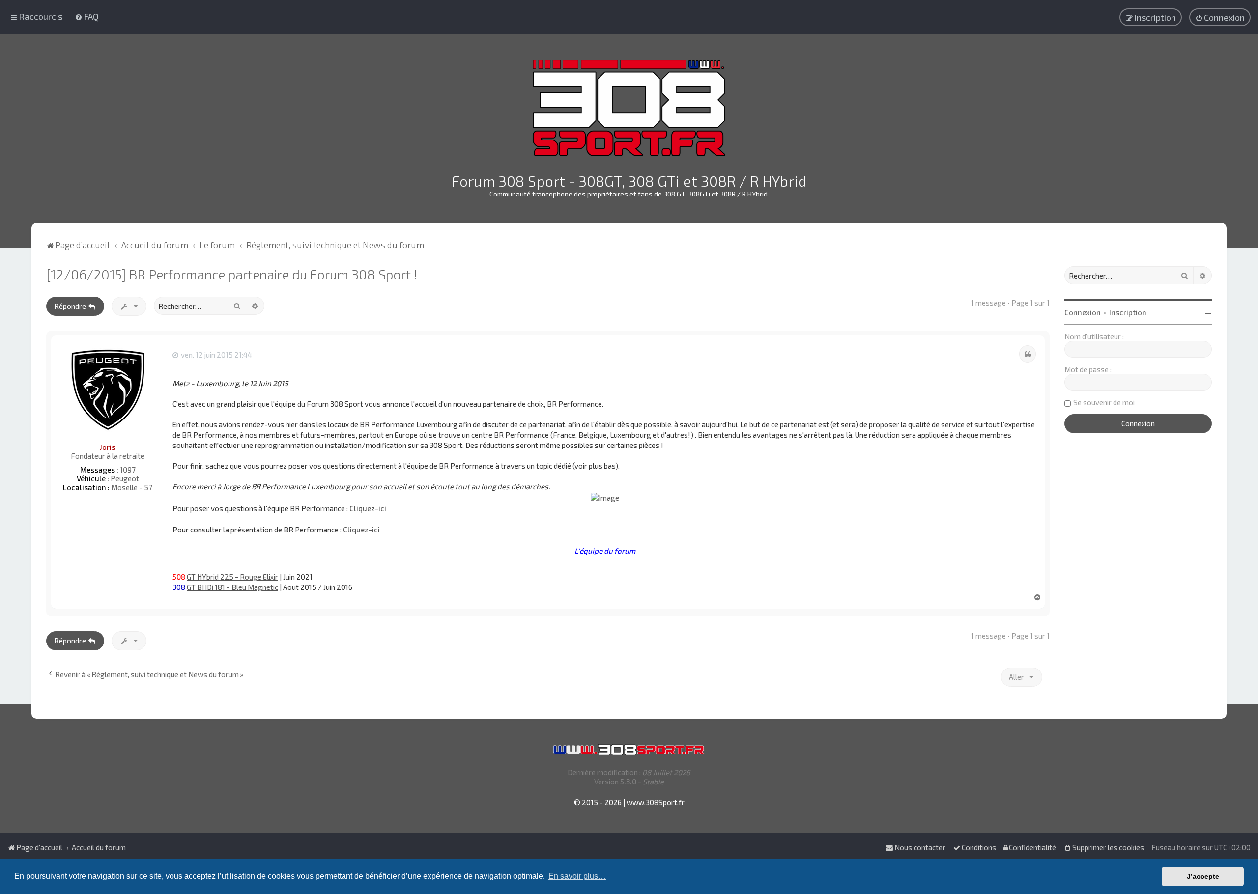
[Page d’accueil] (629, 108)
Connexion (1082, 312)
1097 (128, 469)
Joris (107, 447)
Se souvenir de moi (1104, 402)
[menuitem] (86, 16)
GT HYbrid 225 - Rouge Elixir (232, 576)
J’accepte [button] (1203, 876)
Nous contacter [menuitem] (919, 847)
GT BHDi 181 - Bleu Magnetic (232, 587)
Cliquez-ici (367, 508)
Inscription (1127, 312)
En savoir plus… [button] (577, 876)
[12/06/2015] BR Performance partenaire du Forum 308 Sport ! (232, 274)
